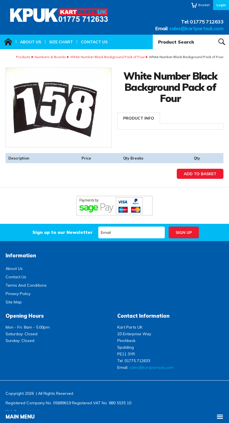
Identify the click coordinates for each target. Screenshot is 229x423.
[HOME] (8, 42)
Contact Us (94, 41)
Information (21, 255)
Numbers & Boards (50, 57)
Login (221, 5)
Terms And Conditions (26, 285)
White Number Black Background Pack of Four (107, 57)
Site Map (14, 302)
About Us (30, 41)
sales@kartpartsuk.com (196, 28)
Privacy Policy (18, 293)
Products (23, 57)
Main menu (20, 417)
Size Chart (61, 41)
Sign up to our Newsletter (62, 232)
